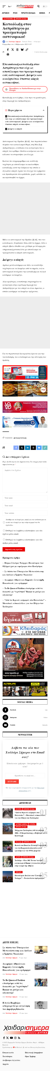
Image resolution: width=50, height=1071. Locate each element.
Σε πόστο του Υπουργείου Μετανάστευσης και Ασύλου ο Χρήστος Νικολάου (17, 950)
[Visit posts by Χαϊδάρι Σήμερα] (4, 41)
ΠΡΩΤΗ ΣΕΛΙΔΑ (21, 19)
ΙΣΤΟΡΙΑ (19, 809)
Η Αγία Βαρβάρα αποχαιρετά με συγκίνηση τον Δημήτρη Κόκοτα (16, 1006)
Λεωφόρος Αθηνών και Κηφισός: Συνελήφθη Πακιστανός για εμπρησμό (16, 967)
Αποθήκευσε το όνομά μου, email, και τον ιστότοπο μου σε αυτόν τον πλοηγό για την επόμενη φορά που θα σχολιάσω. (26, 522)
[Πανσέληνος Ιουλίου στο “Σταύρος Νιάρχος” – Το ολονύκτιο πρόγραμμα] (8, 876)
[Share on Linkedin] (27, 448)
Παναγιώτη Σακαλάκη (37, 1047)
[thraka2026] (25, 617)
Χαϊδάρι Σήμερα (15, 42)
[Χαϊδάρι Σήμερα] (25, 6)
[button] (5, 6)
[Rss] (19, 1038)
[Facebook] (25, 710)
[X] (7, 1038)
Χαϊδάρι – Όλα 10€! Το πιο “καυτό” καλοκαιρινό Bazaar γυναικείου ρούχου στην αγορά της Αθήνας (30, 863)
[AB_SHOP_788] (25, 372)
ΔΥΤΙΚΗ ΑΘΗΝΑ (21, 824)
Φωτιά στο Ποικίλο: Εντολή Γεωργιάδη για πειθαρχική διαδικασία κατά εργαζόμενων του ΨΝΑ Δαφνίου (30, 848)
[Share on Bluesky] (22, 49)
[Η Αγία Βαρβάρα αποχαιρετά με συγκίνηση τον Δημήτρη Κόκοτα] (41, 1005)
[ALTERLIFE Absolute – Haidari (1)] (25, 689)
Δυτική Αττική (20, 437)
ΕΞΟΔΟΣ (19, 872)
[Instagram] (25, 717)
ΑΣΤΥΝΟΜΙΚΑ (9, 19)
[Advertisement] (25, 208)
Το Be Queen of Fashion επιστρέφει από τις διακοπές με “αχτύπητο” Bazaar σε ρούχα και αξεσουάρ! (24, 591)
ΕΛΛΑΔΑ (19, 842)
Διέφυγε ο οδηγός (15, 128)
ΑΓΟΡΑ (18, 857)
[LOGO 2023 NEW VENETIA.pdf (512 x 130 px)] (25, 406)
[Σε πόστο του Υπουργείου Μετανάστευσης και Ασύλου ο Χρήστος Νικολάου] (41, 950)
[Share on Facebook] (8, 49)
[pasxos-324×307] (23, 658)
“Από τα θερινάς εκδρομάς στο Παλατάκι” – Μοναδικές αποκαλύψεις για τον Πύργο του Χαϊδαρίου (24, 603)
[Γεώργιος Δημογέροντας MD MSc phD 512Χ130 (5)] (25, 421)
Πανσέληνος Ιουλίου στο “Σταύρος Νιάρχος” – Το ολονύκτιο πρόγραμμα (29, 876)
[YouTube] (11, 1038)
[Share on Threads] (17, 49)
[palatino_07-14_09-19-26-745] (25, 388)
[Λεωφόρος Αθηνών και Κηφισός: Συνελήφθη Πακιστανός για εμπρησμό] (41, 966)
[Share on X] (12, 49)
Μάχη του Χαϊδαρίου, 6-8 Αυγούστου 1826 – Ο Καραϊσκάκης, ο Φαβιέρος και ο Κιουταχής (31, 833)
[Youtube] (25, 725)
